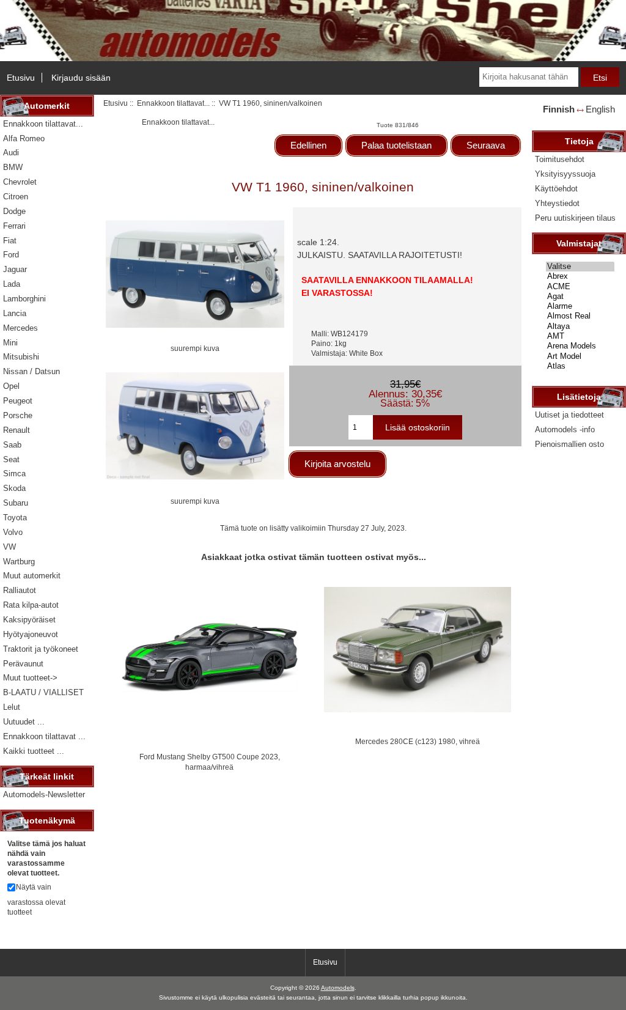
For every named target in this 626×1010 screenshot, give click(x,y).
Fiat (10, 240)
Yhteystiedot (557, 203)
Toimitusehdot (559, 159)
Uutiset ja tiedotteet (569, 414)
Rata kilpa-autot (31, 605)
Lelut (11, 707)
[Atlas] (580, 366)
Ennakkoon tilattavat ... (44, 736)
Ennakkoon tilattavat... (173, 103)
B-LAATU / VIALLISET (43, 692)
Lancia (14, 313)
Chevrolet (20, 181)
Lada (11, 284)
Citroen (15, 196)
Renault (16, 430)
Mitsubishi (21, 356)
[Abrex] (580, 276)
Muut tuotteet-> (30, 677)
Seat (11, 459)
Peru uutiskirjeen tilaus (575, 218)
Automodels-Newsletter (44, 794)
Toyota (15, 517)
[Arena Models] (580, 346)
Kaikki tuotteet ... (33, 751)
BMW (13, 167)
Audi (11, 152)
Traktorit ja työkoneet (40, 649)
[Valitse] (580, 266)
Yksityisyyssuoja (565, 174)
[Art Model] (580, 356)
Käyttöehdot (556, 188)
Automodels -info (565, 429)
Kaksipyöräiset (29, 619)
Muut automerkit (32, 575)
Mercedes (20, 328)
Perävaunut (23, 663)
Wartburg (19, 561)
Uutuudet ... (24, 721)
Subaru (15, 502)
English (600, 109)
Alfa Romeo (24, 138)
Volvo (13, 532)
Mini (10, 342)
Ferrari (14, 225)
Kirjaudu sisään (81, 78)
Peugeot (17, 400)
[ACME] (580, 287)
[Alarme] (580, 306)
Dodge (14, 211)
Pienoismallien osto (569, 444)
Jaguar (15, 269)
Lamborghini (24, 298)
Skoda (14, 488)
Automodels (338, 987)
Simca (14, 473)
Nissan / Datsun (31, 371)
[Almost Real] (580, 316)
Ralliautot (19, 590)
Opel (11, 386)
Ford (11, 254)
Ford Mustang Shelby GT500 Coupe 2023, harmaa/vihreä (209, 761)
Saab (12, 444)
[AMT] (580, 336)
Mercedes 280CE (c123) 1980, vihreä (417, 741)
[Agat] (580, 296)
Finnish (559, 109)
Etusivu (21, 78)
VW (9, 546)
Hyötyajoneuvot (30, 634)
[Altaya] (580, 326)
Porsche (17, 415)
